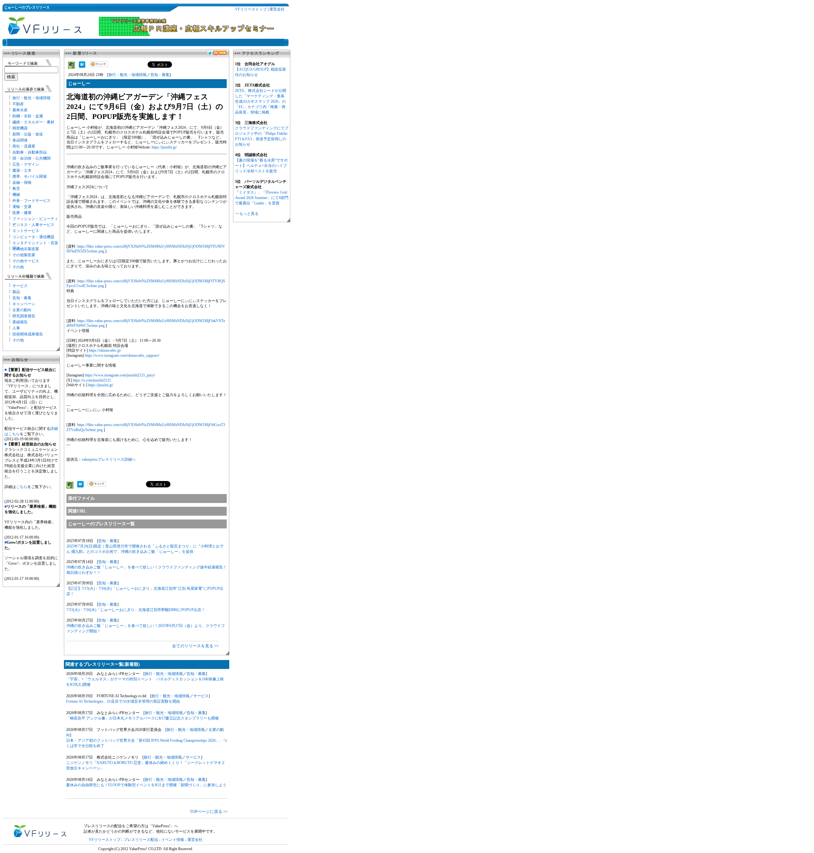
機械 (16, 194)
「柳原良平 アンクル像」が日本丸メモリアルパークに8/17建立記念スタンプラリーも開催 (142, 718)
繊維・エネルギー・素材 (33, 122)
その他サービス (25, 261)
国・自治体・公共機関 (31, 158)
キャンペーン (23, 304)
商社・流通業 (23, 146)
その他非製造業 (25, 249)
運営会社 (277, 9)
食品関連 (20, 140)
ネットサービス (25, 231)
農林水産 (20, 110)
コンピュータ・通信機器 (33, 237)
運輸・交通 (21, 206)
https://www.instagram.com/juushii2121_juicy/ (120, 375)
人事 (16, 328)
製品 (16, 292)
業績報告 (20, 322)
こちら (21, 487)
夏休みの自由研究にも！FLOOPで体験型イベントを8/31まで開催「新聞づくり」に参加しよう (146, 785)
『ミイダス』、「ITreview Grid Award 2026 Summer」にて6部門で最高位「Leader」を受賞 (261, 197)
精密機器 (20, 128)
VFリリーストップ (251, 9)
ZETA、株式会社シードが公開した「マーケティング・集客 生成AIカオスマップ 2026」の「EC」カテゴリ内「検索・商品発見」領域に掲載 (260, 101)
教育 (16, 188)
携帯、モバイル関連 (29, 176)
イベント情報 (172, 839)
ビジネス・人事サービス (33, 225)
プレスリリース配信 (141, 839)
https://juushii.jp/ (164, 147)
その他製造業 (23, 255)
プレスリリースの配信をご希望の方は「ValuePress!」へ (131, 826)
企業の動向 (21, 310)
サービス (20, 286)
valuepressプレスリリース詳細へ (109, 459)
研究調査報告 (23, 316)
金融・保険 (21, 182)
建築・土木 (21, 170)
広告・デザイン (25, 164)
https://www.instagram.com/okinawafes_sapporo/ (122, 355)
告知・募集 (21, 298)
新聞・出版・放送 (27, 134)
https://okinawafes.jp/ (105, 350)
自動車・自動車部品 (29, 152)
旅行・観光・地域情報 (31, 98)
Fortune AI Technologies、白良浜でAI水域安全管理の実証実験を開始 (123, 701)
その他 (18, 267)
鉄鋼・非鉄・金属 (27, 116)
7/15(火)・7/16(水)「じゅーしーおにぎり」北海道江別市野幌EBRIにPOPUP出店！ (135, 610)
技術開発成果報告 (27, 334)
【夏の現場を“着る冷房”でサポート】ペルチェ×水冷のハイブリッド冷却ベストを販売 (261, 165)
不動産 (18, 104)
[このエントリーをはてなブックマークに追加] (82, 66)
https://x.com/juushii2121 (92, 380)
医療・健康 (21, 212)
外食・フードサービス (31, 200)
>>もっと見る (247, 213)
